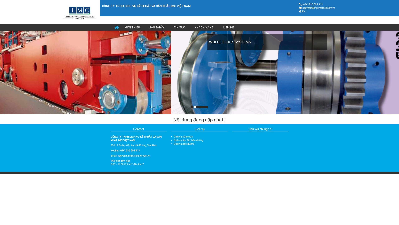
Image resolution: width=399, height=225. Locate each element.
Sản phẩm (156, 27)
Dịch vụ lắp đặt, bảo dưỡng (188, 140)
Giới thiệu (132, 27)
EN (303, 11)
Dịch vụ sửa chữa (183, 136)
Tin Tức (179, 27)
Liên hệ (228, 27)
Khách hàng (204, 27)
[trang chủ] (79, 11)
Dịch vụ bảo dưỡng (184, 143)
